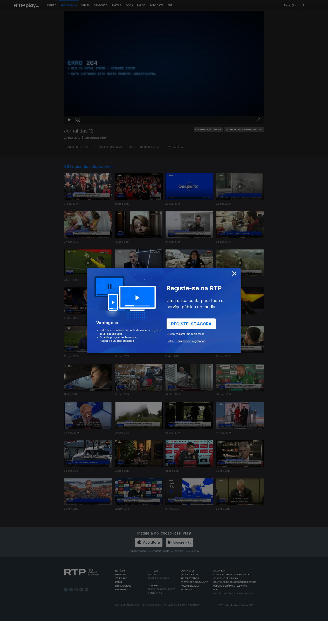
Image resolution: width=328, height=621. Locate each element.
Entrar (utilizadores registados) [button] (186, 341)
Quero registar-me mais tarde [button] (185, 334)
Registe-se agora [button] (191, 323)
